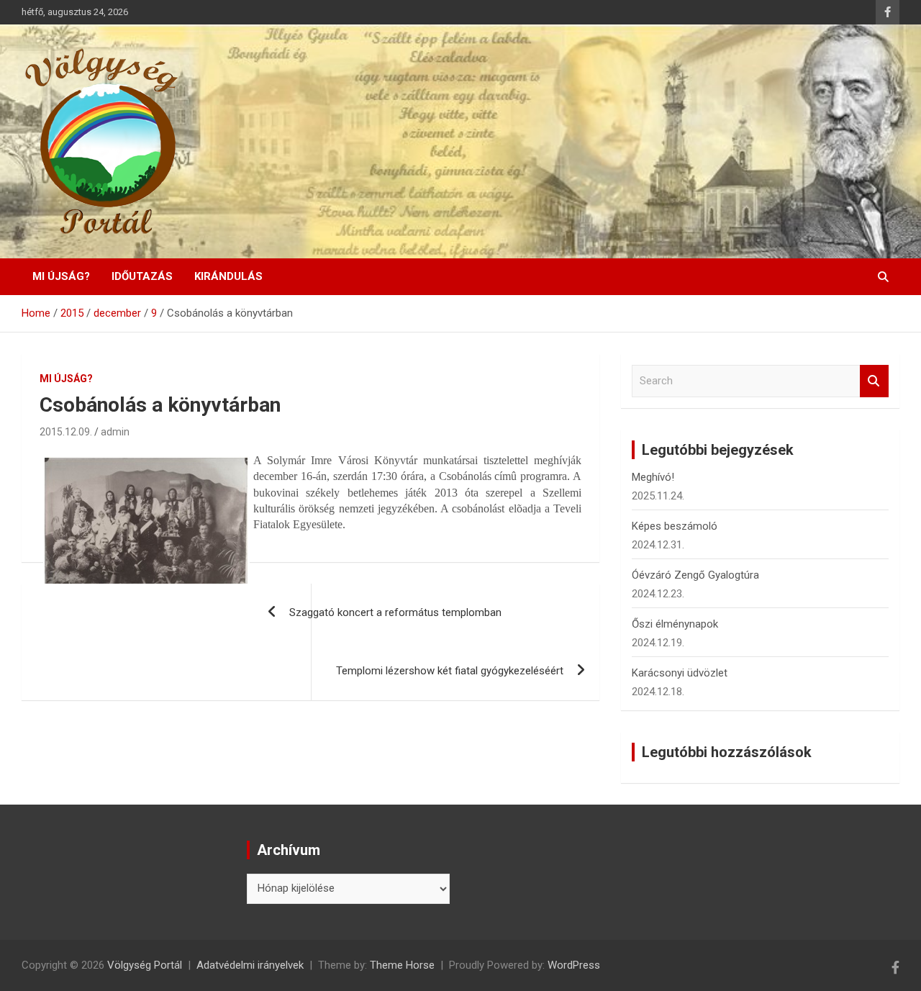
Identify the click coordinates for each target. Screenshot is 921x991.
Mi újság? (61, 276)
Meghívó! (653, 477)
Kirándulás (228, 276)
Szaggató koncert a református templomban (395, 612)
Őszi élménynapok (675, 623)
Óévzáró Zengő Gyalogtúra (695, 575)
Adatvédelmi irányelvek (250, 965)
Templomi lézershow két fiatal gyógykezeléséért (449, 670)
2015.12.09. (66, 432)
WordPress (574, 965)
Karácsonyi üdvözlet (679, 672)
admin (115, 432)
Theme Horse (402, 965)
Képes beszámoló (674, 526)
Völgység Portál (144, 965)
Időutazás (142, 276)
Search (874, 381)
